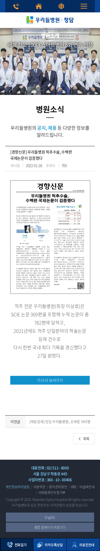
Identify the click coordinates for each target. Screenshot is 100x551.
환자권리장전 (58, 486)
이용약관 (39, 486)
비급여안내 (87, 486)
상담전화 (16, 6)
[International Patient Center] (61, 6)
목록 (86, 438)
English (50, 517)
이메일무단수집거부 (51, 492)
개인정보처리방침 (17, 486)
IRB (73, 486)
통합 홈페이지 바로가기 (39, 6)
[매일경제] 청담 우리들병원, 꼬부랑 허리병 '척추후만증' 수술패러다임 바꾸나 (60, 422)
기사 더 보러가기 (50, 380)
